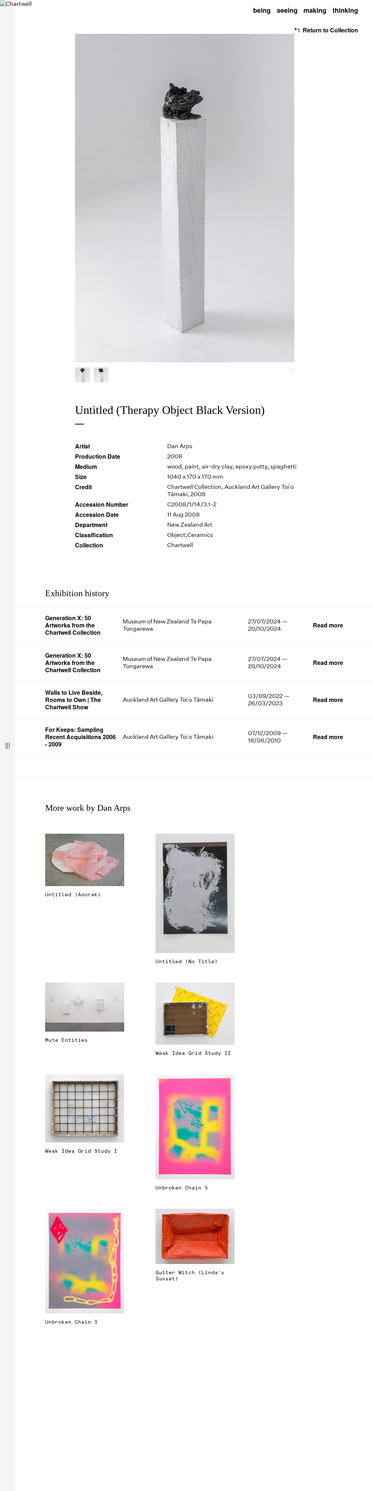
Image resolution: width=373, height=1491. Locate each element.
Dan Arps (179, 446)
